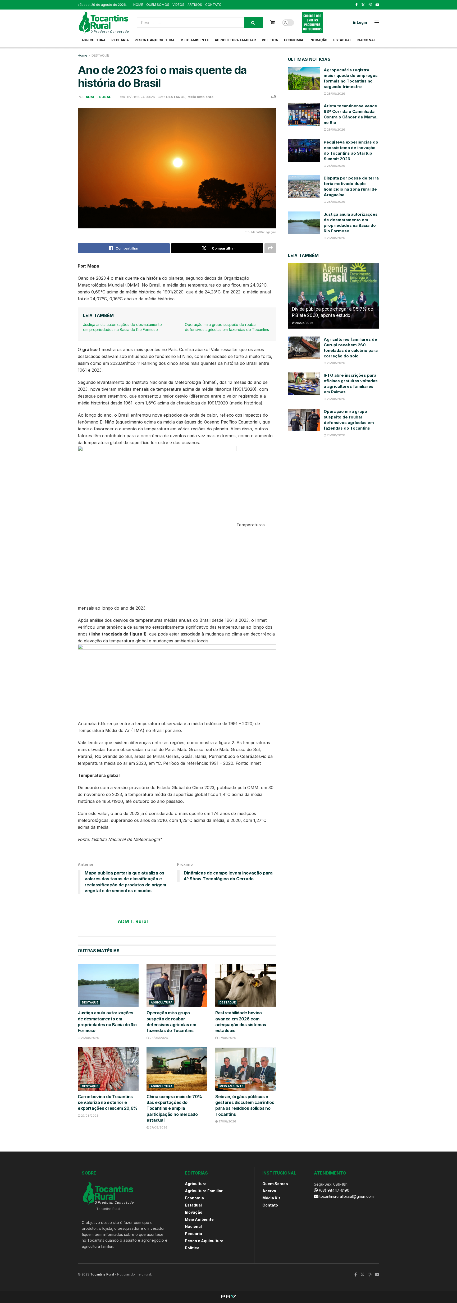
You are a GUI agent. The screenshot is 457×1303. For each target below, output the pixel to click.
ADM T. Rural (98, 97)
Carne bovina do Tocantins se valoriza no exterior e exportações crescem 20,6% (108, 1102)
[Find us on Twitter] (363, 5)
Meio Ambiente (194, 40)
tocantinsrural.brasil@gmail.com (346, 1196)
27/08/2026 (227, 1038)
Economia (294, 40)
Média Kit (271, 1198)
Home (82, 55)
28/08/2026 (89, 1038)
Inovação (318, 40)
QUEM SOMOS (157, 5)
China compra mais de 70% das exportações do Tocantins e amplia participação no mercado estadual (174, 1108)
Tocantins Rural (102, 1274)
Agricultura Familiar (235, 40)
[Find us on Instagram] (370, 5)
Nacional (366, 40)
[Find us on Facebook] (356, 5)
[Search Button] (253, 22)
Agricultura (93, 40)
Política (270, 40)
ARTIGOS (195, 5)
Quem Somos (275, 1183)
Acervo (269, 1191)
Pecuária (120, 40)
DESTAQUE (100, 55)
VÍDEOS (178, 5)
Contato (270, 1205)
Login (361, 22)
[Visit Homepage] (104, 22)
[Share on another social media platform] (270, 248)
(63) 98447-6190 (333, 1190)
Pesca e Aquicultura (155, 40)
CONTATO (213, 5)
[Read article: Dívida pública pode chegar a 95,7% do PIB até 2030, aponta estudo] (333, 296)
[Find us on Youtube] (377, 5)
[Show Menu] (376, 22)
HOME (138, 5)
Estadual (342, 40)
